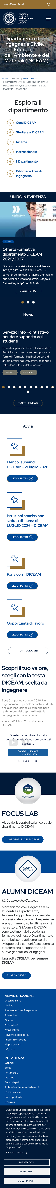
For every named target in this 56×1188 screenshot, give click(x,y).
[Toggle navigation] (48, 18)
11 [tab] (28, 391)
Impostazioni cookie (15, 1039)
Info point (10, 1049)
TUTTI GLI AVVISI (28, 650)
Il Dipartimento (27, 161)
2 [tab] (28, 302)
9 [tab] (47, 387)
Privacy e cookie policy (16, 1152)
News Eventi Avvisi (14, 4)
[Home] (18, 18)
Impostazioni (26, 1162)
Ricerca (21, 142)
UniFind (9, 1005)
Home (5, 78)
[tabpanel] (28, 249)
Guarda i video (16, 975)
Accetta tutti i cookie (28, 761)
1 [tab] (22, 302)
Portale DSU (11, 1072)
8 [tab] (41, 387)
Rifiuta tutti (26, 1171)
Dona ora (10, 1102)
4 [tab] (20, 387)
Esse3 (8, 1067)
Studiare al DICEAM (30, 132)
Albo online (11, 1015)
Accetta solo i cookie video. (28, 752)
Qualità (9, 1020)
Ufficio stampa (13, 1092)
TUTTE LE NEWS (28, 403)
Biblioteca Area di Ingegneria (29, 173)
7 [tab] (36, 387)
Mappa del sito (12, 1044)
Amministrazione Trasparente (21, 1010)
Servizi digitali (12, 1082)
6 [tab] (31, 387)
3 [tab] (33, 302)
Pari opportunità (13, 1097)
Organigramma (13, 1000)
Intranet (9, 1077)
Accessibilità (11, 1025)
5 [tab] (25, 387)
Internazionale (26, 152)
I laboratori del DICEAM (23, 839)
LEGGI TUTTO (30, 291)
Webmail (9, 1062)
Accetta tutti (26, 1180)
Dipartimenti (30, 78)
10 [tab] (52, 387)
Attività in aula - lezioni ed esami (22, 1087)
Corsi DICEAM (26, 123)
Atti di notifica (12, 1030)
